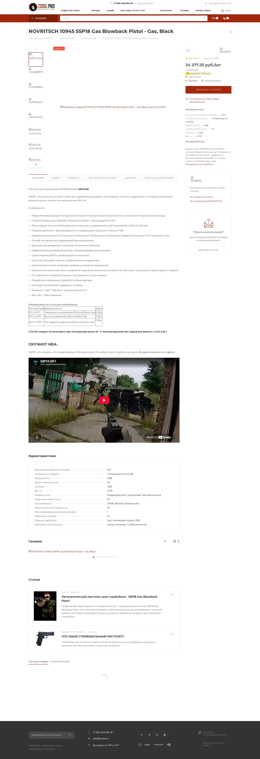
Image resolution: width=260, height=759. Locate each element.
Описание (37, 178)
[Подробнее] (171, 594)
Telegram (149, 735)
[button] (93, 557)
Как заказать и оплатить (102, 178)
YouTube (157, 735)
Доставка (130, 178)
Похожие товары (38, 661)
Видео (56, 178)
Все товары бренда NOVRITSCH (206, 201)
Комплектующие (60, 661)
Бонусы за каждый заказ (159, 178)
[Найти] (204, 18)
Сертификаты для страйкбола (200, 164)
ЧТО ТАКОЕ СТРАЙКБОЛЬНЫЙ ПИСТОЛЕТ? (93, 636)
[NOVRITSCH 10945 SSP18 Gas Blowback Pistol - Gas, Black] (104, 551)
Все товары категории (201, 197)
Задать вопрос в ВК (208, 250)
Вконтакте (141, 735)
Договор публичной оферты (213, 744)
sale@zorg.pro (101, 738)
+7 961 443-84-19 (123, 3)
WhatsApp (164, 735)
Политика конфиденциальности (214, 734)
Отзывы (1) (74, 178)
